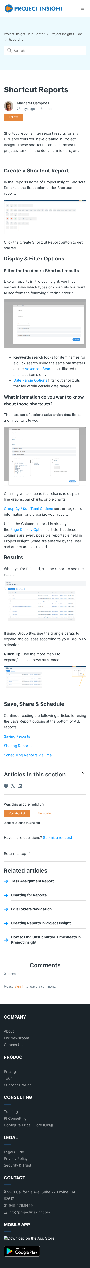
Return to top (15, 853)
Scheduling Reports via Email (29, 755)
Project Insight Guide (66, 34)
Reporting (16, 39)
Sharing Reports (18, 745)
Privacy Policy (16, 1158)
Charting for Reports (29, 895)
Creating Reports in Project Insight (41, 923)
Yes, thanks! (17, 813)
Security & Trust (17, 1165)
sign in (19, 986)
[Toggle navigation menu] (82, 8)
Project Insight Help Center (24, 34)
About (9, 1031)
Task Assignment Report (32, 881)
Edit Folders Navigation (31, 909)
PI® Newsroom (16, 1038)
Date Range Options (30, 380)
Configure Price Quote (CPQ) (28, 1125)
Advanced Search (39, 368)
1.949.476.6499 (19, 1205)
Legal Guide (14, 1152)
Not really (44, 813)
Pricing (10, 1071)
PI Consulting (15, 1118)
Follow (13, 117)
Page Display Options (28, 529)
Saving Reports (17, 736)
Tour (8, 1078)
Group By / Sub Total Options (28, 508)
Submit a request (57, 837)
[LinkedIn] (20, 786)
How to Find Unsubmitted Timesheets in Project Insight (46, 940)
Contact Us (13, 1044)
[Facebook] (6, 786)
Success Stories (17, 1085)
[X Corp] (13, 786)
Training (11, 1111)
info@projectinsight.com (28, 1212)
